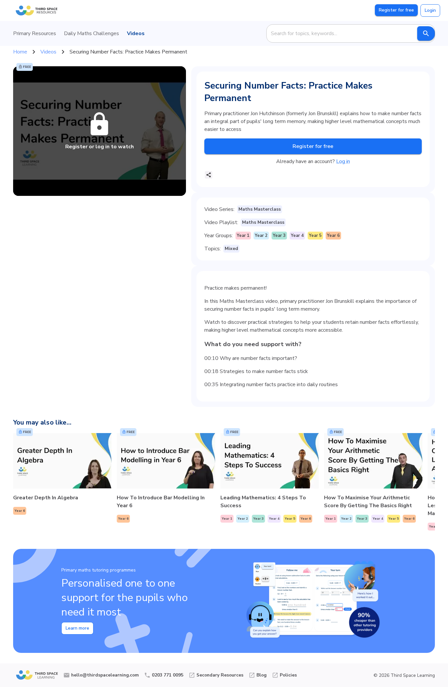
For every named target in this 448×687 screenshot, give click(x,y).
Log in (343, 161)
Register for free (396, 10)
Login (430, 10)
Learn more (77, 628)
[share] (208, 175)
